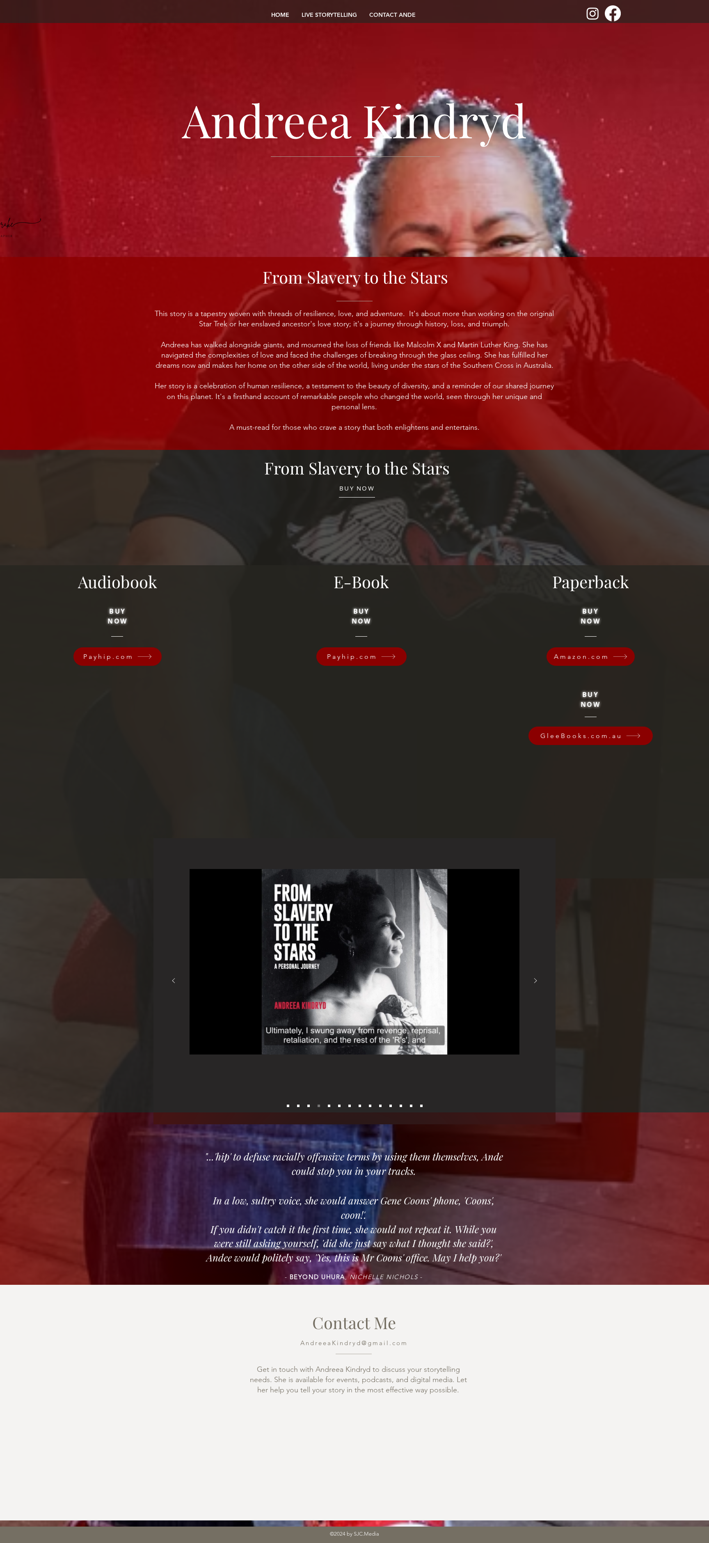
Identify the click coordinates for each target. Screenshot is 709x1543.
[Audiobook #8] (360, 1106)
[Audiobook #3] (308, 1106)
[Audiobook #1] (288, 1106)
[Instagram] (593, 13)
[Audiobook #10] (380, 1106)
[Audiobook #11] (390, 1106)
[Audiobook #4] (319, 1106)
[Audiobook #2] (298, 1106)
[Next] (535, 981)
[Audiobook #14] (421, 1106)
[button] (509, 1045)
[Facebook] (613, 13)
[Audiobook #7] (349, 1106)
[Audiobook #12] (401, 1106)
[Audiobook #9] (370, 1106)
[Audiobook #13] (411, 1106)
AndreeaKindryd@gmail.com (354, 1343)
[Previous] (173, 981)
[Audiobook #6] (339, 1106)
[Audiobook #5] (329, 1106)
